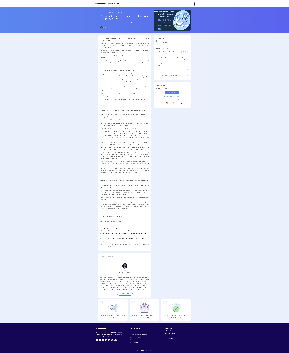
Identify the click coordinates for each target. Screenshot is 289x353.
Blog (131, 340)
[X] (100, 340)
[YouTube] (112, 340)
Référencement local (116, 12)
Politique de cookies (170, 333)
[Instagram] (103, 340)
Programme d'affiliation (136, 337)
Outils (118, 3)
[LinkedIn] (109, 340)
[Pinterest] (106, 340)
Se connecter (161, 4)
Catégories (110, 3)
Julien (125, 270)
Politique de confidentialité (171, 336)
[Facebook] (97, 340)
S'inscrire (172, 4)
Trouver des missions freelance (138, 334)
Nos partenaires (134, 342)
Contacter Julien (125, 293)
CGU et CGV (168, 331)
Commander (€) (172, 92)
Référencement (104, 12)
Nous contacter (169, 338)
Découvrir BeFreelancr (136, 332)
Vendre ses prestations (187, 4)
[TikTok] (115, 340)
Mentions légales (169, 328)
